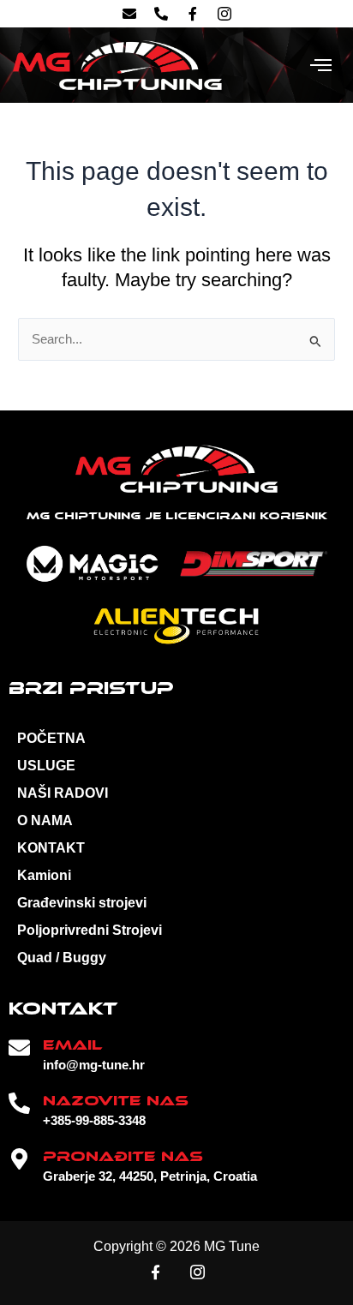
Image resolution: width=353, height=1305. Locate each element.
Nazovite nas (115, 1100)
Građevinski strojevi (82, 902)
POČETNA (51, 738)
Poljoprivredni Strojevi (89, 930)
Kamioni (44, 875)
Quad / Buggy (61, 957)
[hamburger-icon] (321, 65)
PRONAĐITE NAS (123, 1156)
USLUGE (46, 765)
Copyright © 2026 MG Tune (176, 1246)
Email (73, 1045)
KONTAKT (51, 848)
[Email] (19, 1047)
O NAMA (45, 820)
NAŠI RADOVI (62, 793)
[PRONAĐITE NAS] (19, 1159)
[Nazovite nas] (19, 1103)
